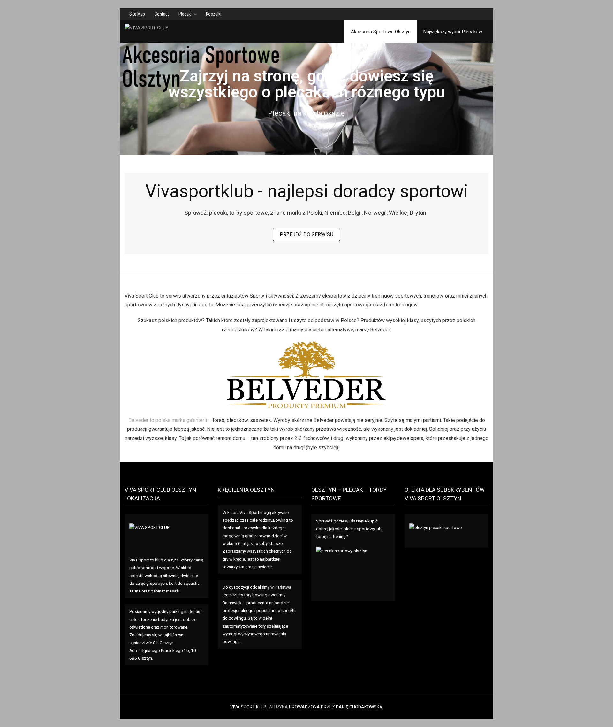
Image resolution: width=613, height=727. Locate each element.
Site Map (137, 14)
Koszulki (213, 14)
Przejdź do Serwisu (306, 234)
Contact (162, 14)
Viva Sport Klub (248, 706)
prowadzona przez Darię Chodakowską (335, 706)
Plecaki (185, 14)
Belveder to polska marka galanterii (167, 420)
